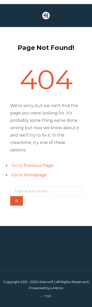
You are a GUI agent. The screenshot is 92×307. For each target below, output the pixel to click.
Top (47, 296)
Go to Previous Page (32, 165)
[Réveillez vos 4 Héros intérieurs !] (46, 15)
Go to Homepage (29, 174)
